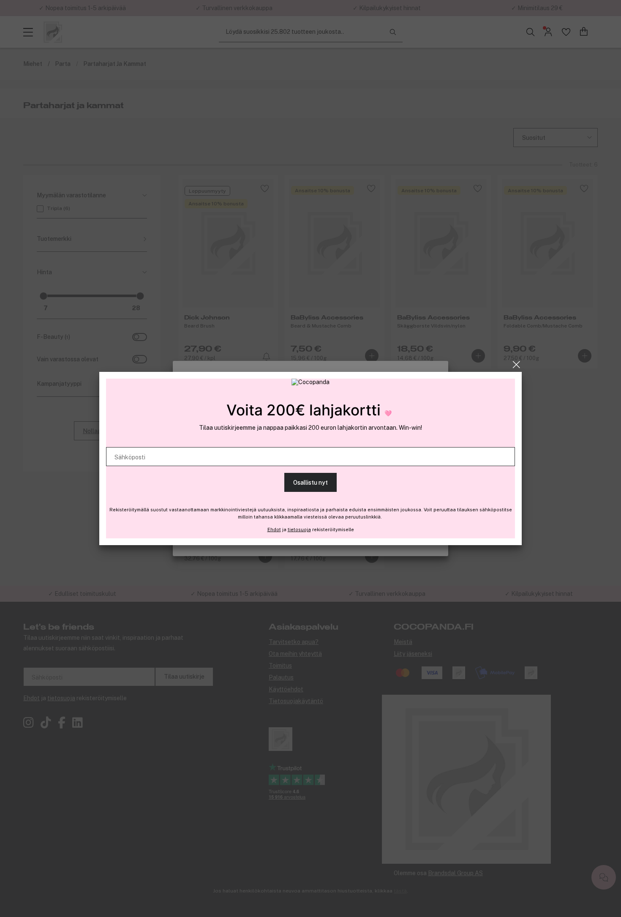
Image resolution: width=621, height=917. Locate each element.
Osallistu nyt (310, 482)
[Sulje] (516, 364)
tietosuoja (299, 529)
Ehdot (274, 529)
